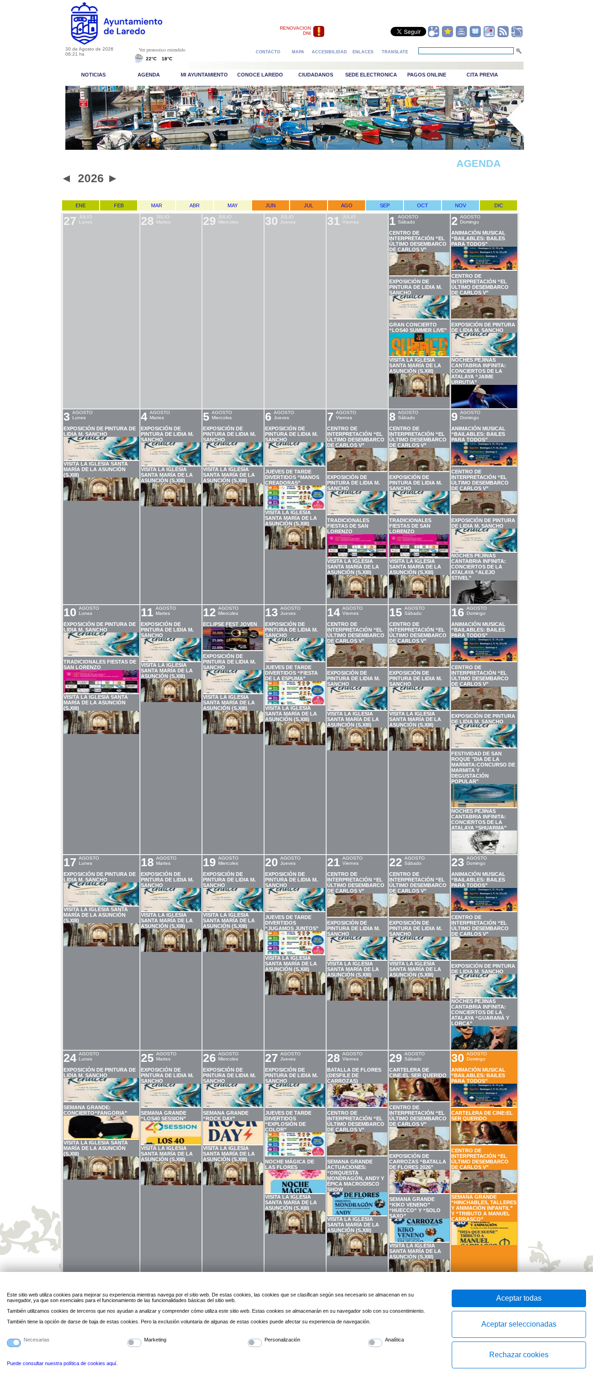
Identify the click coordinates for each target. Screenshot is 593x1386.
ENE (81, 205)
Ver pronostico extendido (162, 49)
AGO (347, 205)
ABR (194, 205)
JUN (270, 205)
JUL (308, 205)
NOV (460, 205)
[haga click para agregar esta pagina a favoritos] (448, 35)
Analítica (394, 1339)
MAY (232, 205)
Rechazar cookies (519, 1355)
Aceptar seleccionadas (518, 1324)
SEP (385, 205)
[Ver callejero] (489, 35)
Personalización (282, 1339)
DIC (498, 205)
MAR (156, 205)
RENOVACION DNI (295, 31)
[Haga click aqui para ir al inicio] (127, 42)
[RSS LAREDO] (503, 35)
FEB (119, 205)
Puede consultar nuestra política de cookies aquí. (62, 1363)
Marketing (155, 1339)
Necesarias (37, 1339)
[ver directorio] (475, 35)
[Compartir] (434, 35)
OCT (422, 205)
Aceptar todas (519, 1298)
